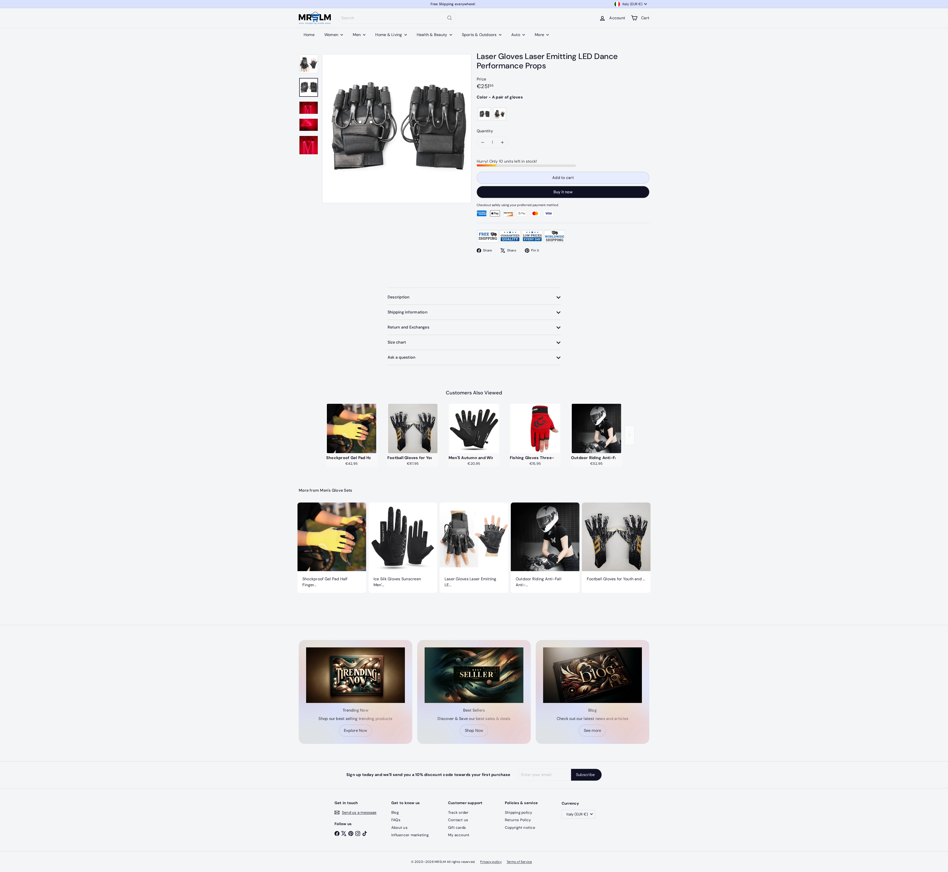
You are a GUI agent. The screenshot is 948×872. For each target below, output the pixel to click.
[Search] (449, 17)
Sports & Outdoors (480, 34)
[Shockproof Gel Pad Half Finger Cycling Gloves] (351, 428)
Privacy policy (490, 862)
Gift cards (457, 827)
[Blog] (592, 675)
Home (309, 34)
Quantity (485, 131)
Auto (516, 34)
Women (331, 34)
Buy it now (563, 191)
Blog (395, 812)
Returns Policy (518, 819)
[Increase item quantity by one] (502, 142)
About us (399, 827)
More (540, 34)
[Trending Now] (355, 675)
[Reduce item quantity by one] (483, 142)
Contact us (458, 819)
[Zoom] (396, 128)
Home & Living (389, 34)
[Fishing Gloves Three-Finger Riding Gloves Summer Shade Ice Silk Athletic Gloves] (535, 428)
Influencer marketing (410, 835)
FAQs (395, 819)
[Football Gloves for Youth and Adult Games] (412, 428)
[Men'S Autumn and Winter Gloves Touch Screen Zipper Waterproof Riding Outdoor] (474, 428)
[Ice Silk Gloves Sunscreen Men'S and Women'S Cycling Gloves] (403, 548)
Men (357, 34)
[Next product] (629, 435)
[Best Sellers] (474, 675)
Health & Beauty (432, 34)
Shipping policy (518, 812)
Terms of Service (519, 862)
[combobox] (396, 17)
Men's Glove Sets (336, 490)
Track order (458, 812)
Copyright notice (520, 827)
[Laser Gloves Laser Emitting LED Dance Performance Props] (474, 548)
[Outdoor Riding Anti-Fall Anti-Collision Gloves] (596, 428)
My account (458, 835)
